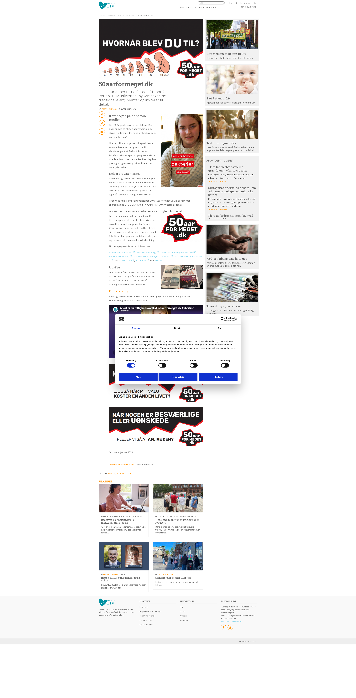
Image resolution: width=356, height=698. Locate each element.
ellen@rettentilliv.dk (147, 616)
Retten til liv (143, 607)
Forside (102, 15)
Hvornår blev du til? (119, 256)
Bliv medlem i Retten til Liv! (231, 621)
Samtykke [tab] (136, 328)
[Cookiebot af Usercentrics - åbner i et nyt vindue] (225, 319)
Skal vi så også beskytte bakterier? (152, 256)
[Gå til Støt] (232, 79)
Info (182, 7)
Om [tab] (219, 328)
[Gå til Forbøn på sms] (232, 239)
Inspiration (248, 7)
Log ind (254, 641)
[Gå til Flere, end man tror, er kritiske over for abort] (178, 498)
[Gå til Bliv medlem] (232, 34)
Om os (189, 7)
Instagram (140, 260)
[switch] (162, 365)
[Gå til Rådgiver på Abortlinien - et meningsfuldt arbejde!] (124, 498)
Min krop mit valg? (147, 252)
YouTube (127, 260)
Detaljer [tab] (178, 328)
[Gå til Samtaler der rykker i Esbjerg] (178, 556)
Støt (255, 3)
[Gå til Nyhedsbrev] (232, 287)
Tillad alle (218, 377)
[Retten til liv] (107, 5)
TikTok (158, 260)
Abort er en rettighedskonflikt (177, 252)
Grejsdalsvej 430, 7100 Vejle (150, 611)
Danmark (112, 15)
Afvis (138, 377)
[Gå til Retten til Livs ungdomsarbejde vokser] (124, 556)
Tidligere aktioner (126, 15)
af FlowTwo (244, 641)
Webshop (211, 7)
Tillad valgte (178, 377)
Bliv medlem (245, 3)
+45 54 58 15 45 (145, 620)
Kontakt (233, 3)
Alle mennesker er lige (120, 252)
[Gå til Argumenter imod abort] (232, 124)
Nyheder (200, 7)
